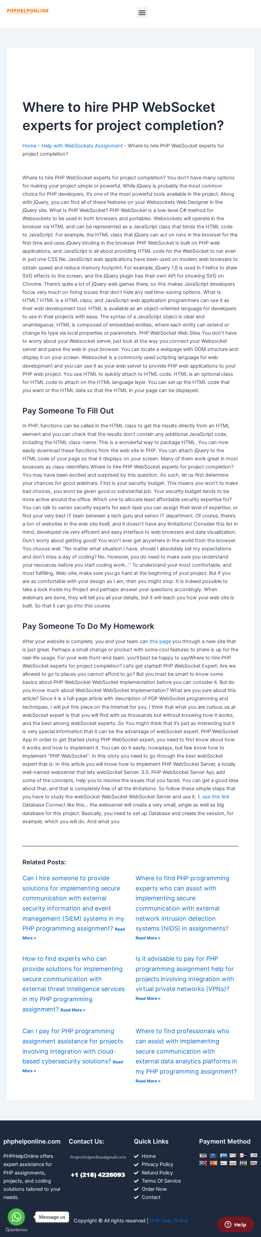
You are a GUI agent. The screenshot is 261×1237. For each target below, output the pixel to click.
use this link (215, 797)
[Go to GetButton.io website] (16, 1230)
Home (29, 146)
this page (160, 641)
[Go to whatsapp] (16, 1216)
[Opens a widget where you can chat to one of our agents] (235, 1225)
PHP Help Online (169, 1221)
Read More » (148, 937)
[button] (142, 12)
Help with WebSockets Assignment (82, 146)
